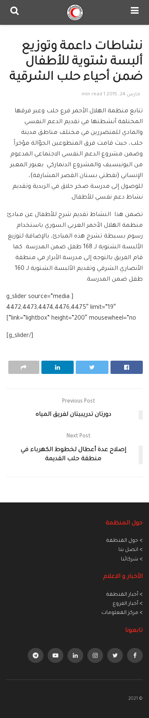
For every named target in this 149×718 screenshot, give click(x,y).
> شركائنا (132, 560)
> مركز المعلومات (122, 613)
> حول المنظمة (124, 541)
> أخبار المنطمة (124, 595)
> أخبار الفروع (128, 604)
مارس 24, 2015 (123, 94)
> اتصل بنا (130, 550)
